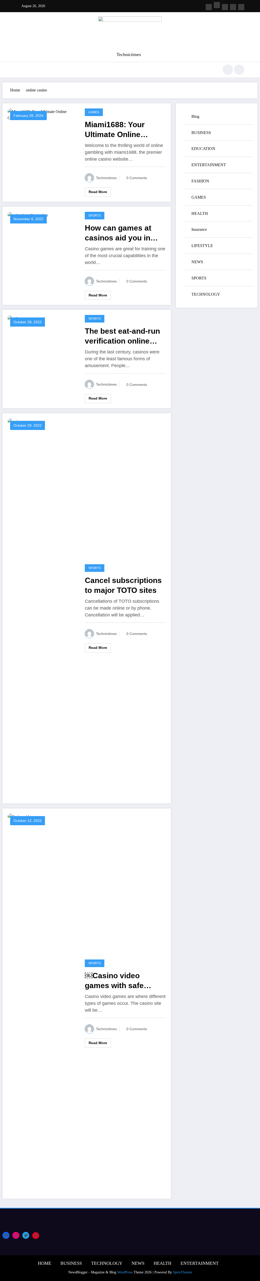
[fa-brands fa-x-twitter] (217, 5)
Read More (98, 192)
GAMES (93, 112)
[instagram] (233, 7)
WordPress (125, 1272)
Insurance (199, 229)
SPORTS (94, 215)
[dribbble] (225, 7)
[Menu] (19, 69)
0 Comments (136, 178)
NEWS (197, 262)
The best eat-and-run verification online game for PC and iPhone (122, 336)
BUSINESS (201, 132)
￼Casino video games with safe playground (114, 980)
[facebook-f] (209, 7)
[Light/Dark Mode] (239, 70)
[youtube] (241, 7)
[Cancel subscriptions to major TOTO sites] (42, 608)
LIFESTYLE (202, 245)
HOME (44, 1263)
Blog (195, 116)
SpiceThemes (182, 1272)
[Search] (228, 69)
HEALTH (199, 213)
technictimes (106, 178)
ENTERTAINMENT (208, 165)
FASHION (200, 181)
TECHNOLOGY (205, 294)
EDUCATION (203, 148)
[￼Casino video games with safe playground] (42, 1003)
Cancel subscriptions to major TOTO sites (123, 585)
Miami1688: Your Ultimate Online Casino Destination (119, 129)
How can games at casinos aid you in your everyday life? (119, 233)
